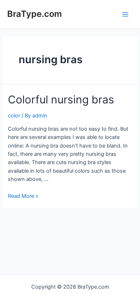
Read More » (23, 196)
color (14, 115)
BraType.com (34, 14)
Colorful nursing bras (61, 99)
